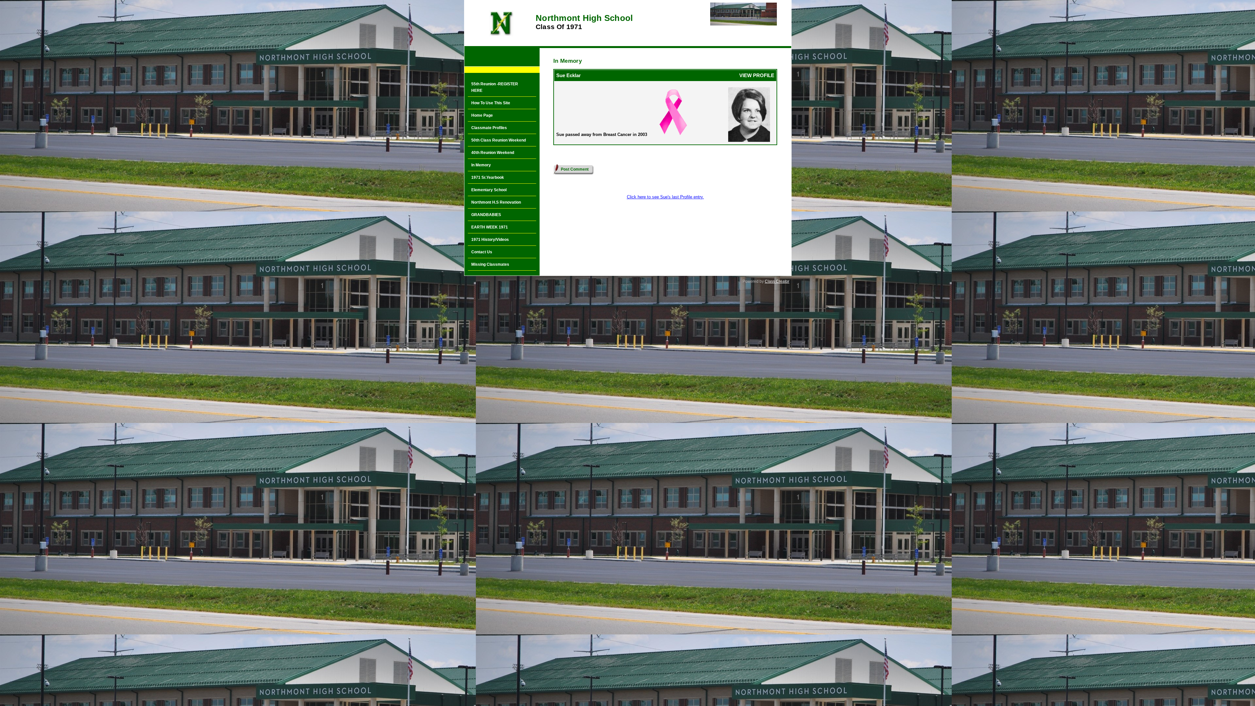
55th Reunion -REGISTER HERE (494, 87)
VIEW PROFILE (756, 75)
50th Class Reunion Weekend (498, 140)
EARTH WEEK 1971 (489, 227)
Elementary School (489, 190)
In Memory (481, 165)
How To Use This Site (490, 103)
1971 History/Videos (490, 239)
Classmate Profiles (489, 128)
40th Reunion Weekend (492, 152)
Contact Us (481, 252)
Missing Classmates (490, 264)
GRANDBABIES (486, 214)
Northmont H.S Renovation (496, 202)
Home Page (482, 115)
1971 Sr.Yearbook (487, 177)
